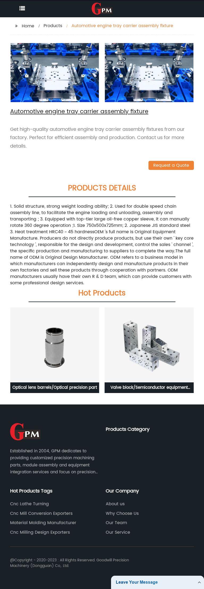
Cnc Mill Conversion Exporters (41, 513)
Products (53, 25)
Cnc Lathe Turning (29, 504)
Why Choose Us (122, 513)
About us (115, 503)
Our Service (118, 532)
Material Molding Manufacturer (43, 523)
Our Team (116, 522)
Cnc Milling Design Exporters (40, 532)
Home (28, 26)
